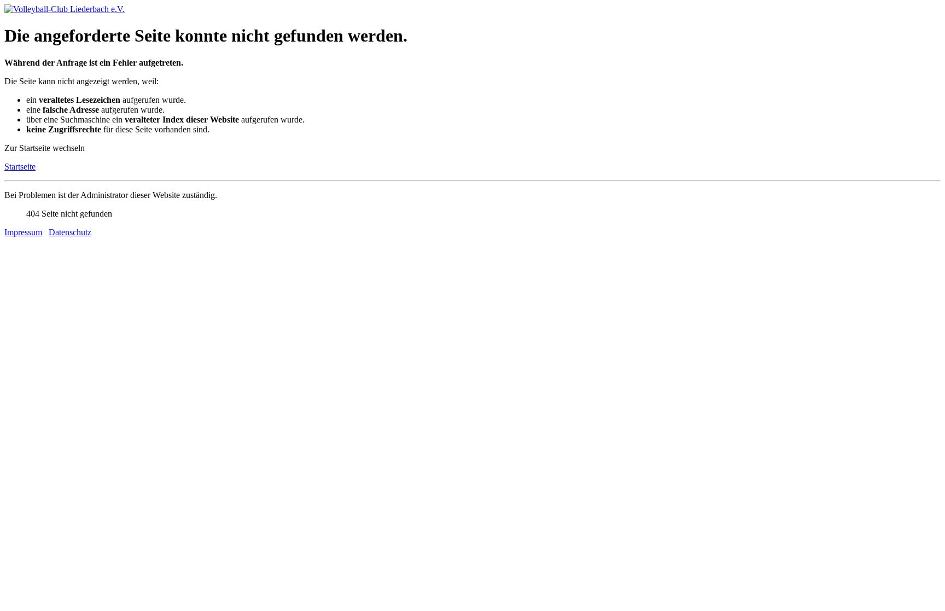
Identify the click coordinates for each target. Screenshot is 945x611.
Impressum (23, 232)
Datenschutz (70, 232)
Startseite (20, 166)
